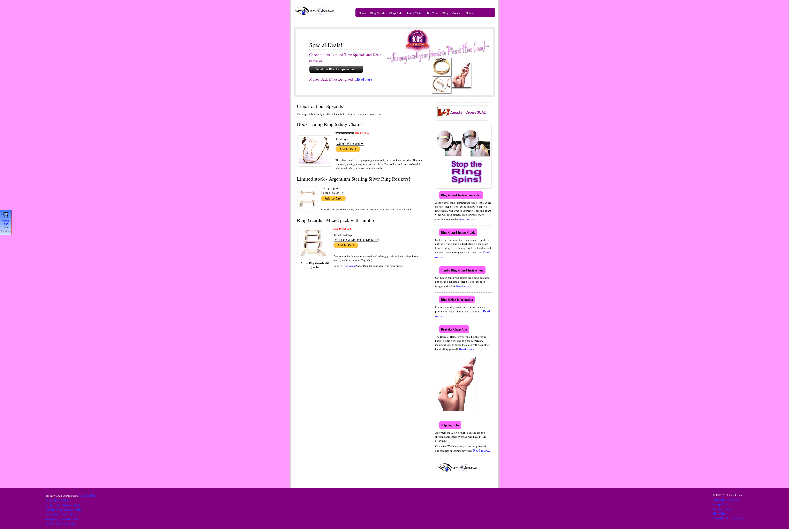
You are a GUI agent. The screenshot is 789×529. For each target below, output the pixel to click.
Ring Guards (377, 13)
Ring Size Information (61, 514)
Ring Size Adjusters (726, 499)
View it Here (87, 495)
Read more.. (467, 219)
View (5, 227)
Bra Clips (432, 13)
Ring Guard (349, 266)
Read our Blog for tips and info (336, 69)
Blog (445, 13)
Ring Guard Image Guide (63, 504)
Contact (456, 13)
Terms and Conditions (61, 523)
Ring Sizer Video (57, 500)
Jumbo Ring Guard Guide (63, 509)
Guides (470, 13)
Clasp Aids (395, 13)
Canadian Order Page (728, 518)
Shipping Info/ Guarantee (63, 518)
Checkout (6, 231)
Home (362, 13)
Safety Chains (414, 13)
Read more (364, 79)
